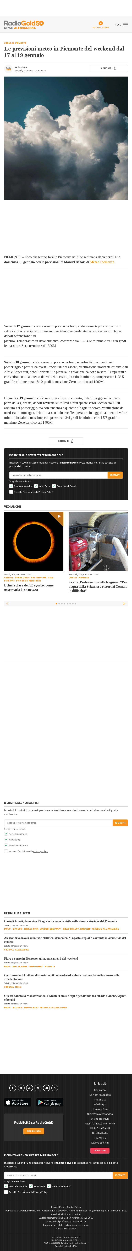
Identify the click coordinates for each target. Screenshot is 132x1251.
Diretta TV (100, 1138)
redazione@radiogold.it (77, 1243)
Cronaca (9, 43)
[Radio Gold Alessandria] (24, 24)
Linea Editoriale (79, 1210)
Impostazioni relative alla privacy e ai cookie (66, 1225)
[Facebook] (12, 1088)
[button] (124, 603)
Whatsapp (100, 1104)
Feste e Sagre (20, 966)
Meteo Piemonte (102, 262)
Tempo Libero (22, 577)
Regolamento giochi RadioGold (104, 1210)
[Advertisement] (66, 227)
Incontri (17, 929)
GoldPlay (8, 577)
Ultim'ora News (100, 1109)
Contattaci (100, 1150)
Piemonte (20, 43)
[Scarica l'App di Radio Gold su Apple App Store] (17, 1102)
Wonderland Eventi (50, 929)
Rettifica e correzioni (70, 1214)
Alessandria (22, 949)
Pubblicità (100, 1100)
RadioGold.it (74, 1237)
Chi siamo (100, 1090)
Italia (50, 577)
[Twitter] (21, 1088)
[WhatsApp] (54, 1088)
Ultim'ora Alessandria (100, 1114)
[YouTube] (29, 1088)
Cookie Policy (74, 1207)
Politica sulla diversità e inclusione (23, 1210)
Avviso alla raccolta (66, 1228)
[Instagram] (38, 1088)
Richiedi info (34, 1131)
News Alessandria (23, 486)
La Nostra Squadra (100, 1095)
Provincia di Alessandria (28, 580)
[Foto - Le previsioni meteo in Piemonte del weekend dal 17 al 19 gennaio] (66, 138)
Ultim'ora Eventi (100, 1128)
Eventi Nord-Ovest (66, 486)
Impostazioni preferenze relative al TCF (66, 1221)
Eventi (7, 929)
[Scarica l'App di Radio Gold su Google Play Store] (50, 1102)
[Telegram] (46, 1088)
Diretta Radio (100, 1133)
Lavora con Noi (100, 1143)
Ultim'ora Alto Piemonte (100, 1123)
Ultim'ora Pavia (100, 1119)
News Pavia (44, 486)
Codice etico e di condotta (56, 1210)
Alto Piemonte (38, 577)
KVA (75, 1246)
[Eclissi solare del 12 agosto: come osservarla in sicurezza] (33, 541)
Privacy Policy (45, 492)
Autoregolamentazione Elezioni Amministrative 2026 (66, 1218)
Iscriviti (115, 475)
